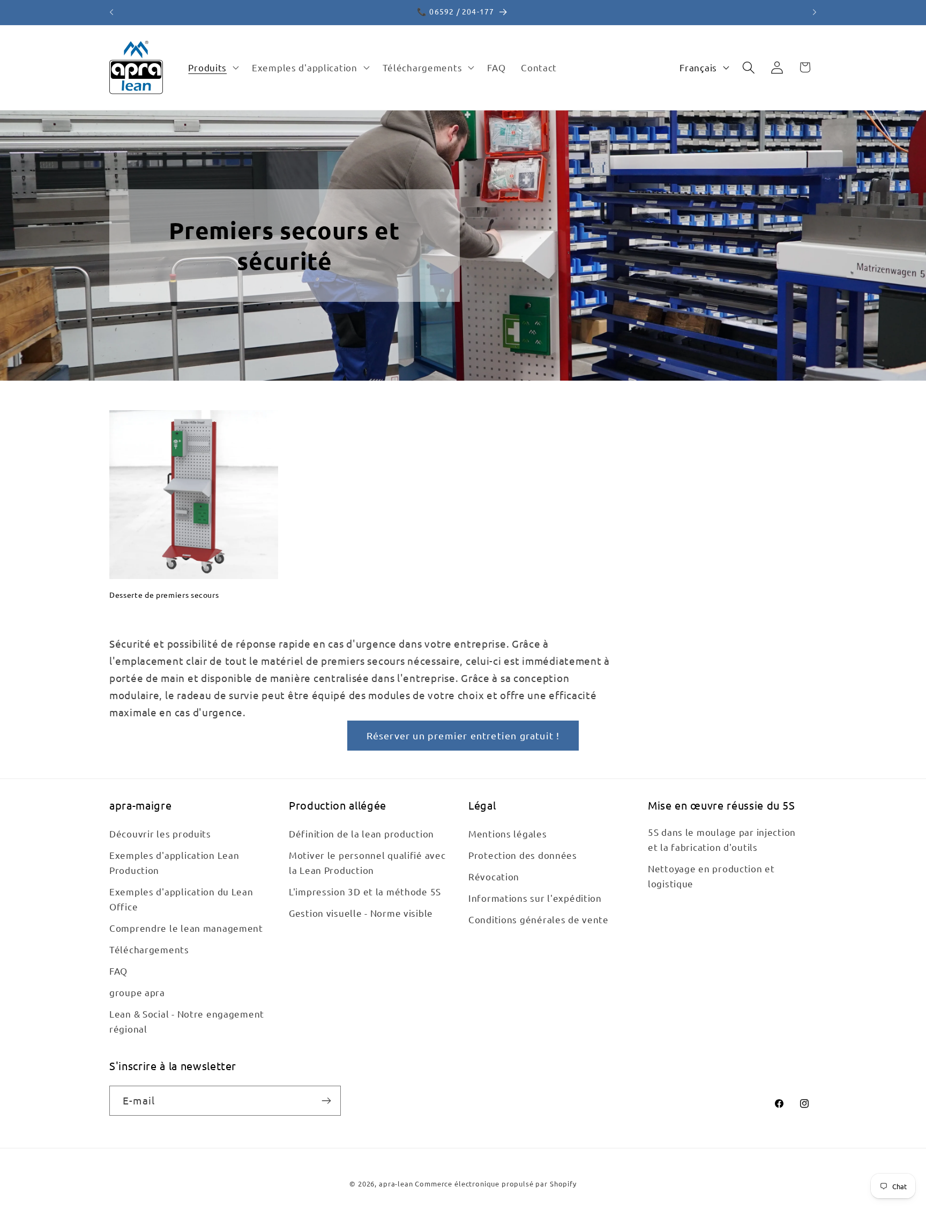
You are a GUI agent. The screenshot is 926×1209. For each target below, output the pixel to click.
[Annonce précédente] (111, 12)
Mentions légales (507, 834)
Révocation (493, 876)
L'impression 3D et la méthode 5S (365, 892)
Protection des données (522, 855)
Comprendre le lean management (186, 927)
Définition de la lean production (361, 834)
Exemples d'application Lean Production (174, 863)
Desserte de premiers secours (164, 594)
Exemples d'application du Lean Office (181, 899)
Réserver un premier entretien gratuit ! (463, 735)
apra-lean (396, 1183)
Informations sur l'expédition (535, 898)
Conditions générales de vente (538, 919)
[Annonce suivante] (814, 12)
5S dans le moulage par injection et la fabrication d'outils (722, 840)
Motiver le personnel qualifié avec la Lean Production (367, 863)
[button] (212, 67)
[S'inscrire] (326, 1101)
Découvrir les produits (160, 834)
